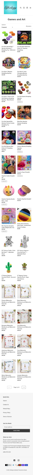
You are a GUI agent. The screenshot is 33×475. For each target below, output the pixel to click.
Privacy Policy (6, 412)
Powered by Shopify (22, 470)
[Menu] (30, 7)
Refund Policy (6, 408)
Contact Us (6, 404)
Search (5, 400)
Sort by (4, 24)
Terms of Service (7, 416)
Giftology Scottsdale (14, 470)
